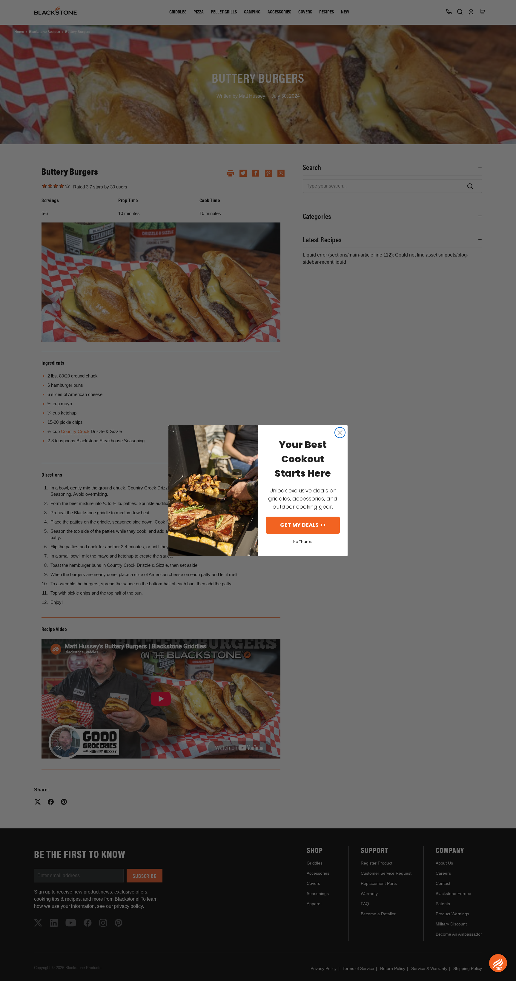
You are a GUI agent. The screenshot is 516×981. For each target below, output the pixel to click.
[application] (498, 963)
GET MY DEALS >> (303, 525)
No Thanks (302, 541)
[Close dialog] (340, 432)
